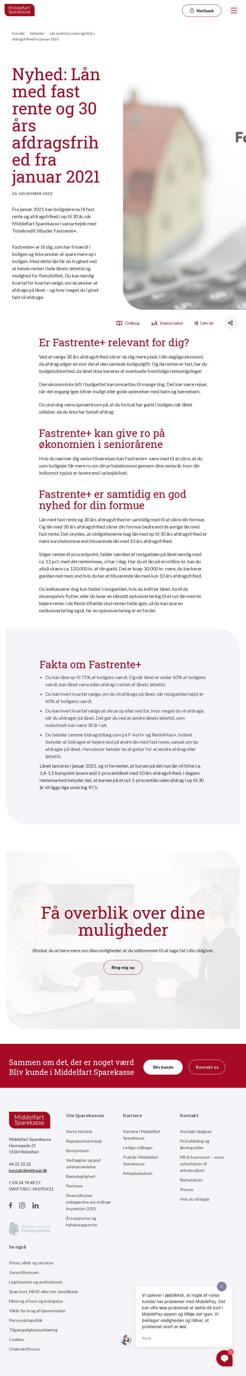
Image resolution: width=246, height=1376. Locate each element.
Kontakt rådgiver (196, 1131)
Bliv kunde (163, 1067)
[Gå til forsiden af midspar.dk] (19, 10)
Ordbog (132, 323)
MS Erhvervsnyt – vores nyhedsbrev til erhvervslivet (202, 1164)
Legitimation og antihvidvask (35, 1281)
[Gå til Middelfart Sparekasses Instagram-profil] (22, 1206)
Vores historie (79, 1131)
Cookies (16, 1339)
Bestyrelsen (77, 1150)
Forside (18, 33)
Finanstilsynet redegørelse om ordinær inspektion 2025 (88, 1202)
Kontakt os (207, 1067)
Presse (186, 1189)
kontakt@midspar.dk (28, 1170)
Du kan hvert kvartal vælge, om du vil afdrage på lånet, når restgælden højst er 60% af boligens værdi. (124, 697)
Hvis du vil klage (194, 1199)
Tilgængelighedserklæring (33, 1329)
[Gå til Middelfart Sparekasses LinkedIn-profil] (35, 1206)
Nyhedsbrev (191, 1179)
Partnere (74, 1185)
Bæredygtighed (80, 1176)
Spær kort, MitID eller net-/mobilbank (43, 1291)
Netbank (205, 10)
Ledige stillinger (138, 1147)
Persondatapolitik (25, 1320)
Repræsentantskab (84, 1140)
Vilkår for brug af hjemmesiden (37, 1310)
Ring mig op (123, 967)
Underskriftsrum (24, 1348)
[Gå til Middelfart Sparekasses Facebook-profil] (10, 1206)
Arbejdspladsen (137, 1173)
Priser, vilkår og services (31, 1262)
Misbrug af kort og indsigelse (36, 1301)
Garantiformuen (24, 1272)
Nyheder (37, 33)
